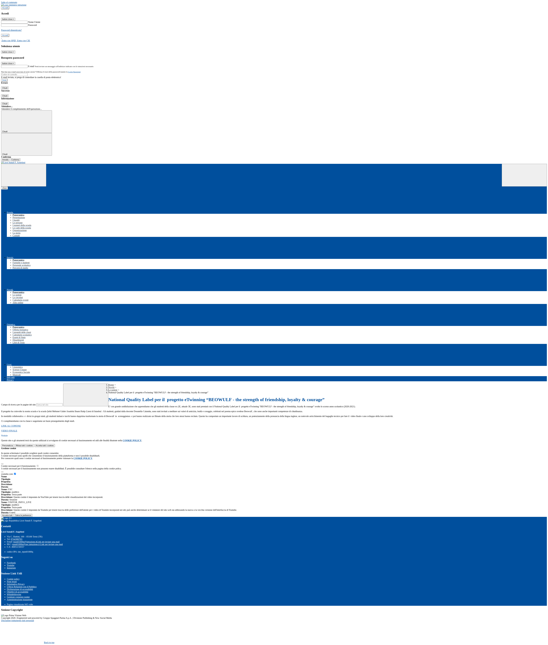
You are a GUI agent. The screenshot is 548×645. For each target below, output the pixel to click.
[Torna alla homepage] (274, 162)
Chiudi (4, 88)
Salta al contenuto (9, 2)
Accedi (5, 8)
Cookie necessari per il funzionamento (18, 466)
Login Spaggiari (74, 72)
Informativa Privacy (16, 584)
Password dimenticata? (11, 30)
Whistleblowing (14, 594)
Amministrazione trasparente (20, 599)
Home (111, 385)
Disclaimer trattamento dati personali (17, 620)
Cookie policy (13, 579)
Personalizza (7, 446)
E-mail (31, 66)
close (4, 188)
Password (32, 25)
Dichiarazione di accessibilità (20, 589)
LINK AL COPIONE (11, 426)
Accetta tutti (45, 446)
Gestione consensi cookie (18, 597)
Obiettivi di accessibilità (17, 592)
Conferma (15, 160)
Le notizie (112, 390)
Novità (111, 387)
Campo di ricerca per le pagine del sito (18, 404)
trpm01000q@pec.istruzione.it (37, 544)
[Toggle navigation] (23, 175)
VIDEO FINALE (9, 431)
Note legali (12, 581)
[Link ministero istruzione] (13, 5)
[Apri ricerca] (524, 175)
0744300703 (16, 539)
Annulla (5, 160)
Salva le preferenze (23, 515)
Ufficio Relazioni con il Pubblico (22, 586)
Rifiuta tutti (24, 446)
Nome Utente (34, 22)
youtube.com (7, 474)
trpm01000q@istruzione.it (36, 542)
